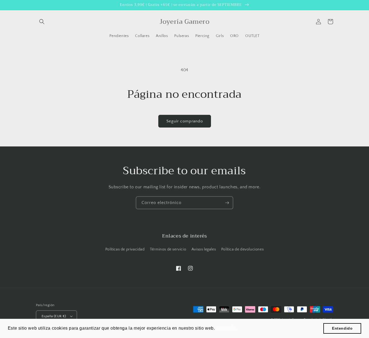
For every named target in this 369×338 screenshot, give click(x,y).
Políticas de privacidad (125, 249)
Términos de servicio (168, 249)
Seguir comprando (184, 121)
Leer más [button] (226, 328)
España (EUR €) (54, 316)
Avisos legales (204, 249)
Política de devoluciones (242, 249)
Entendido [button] (342, 328)
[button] (42, 22)
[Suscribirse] (227, 202)
